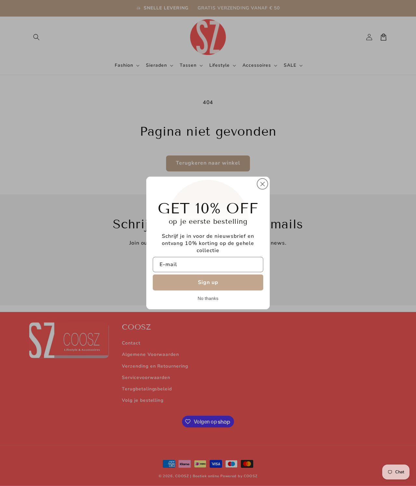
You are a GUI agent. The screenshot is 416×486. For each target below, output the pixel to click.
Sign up (208, 282)
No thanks (208, 298)
